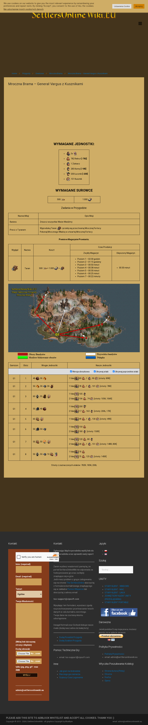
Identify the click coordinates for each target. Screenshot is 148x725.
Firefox (108, 677)
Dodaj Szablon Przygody (70, 640)
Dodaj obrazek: (23, 649)
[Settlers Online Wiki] (74, 13)
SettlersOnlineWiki (35, 721)
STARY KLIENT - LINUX (115, 592)
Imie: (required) (23, 564)
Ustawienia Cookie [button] (122, 6)
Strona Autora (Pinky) (115, 671)
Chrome (108, 674)
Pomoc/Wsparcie (75, 589)
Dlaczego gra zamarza (69, 674)
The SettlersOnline (75, 583)
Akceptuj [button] (139, 6)
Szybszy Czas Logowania (71, 677)
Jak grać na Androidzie (69, 671)
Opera (107, 680)
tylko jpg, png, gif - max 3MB (27, 668)
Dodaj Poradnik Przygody (70, 637)
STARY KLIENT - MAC (114, 589)
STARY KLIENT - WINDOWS (117, 586)
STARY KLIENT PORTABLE (116, 602)
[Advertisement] (74, 45)
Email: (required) (24, 576)
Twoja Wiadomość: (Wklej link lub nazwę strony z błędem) (25, 623)
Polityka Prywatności (114, 654)
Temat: (19, 589)
